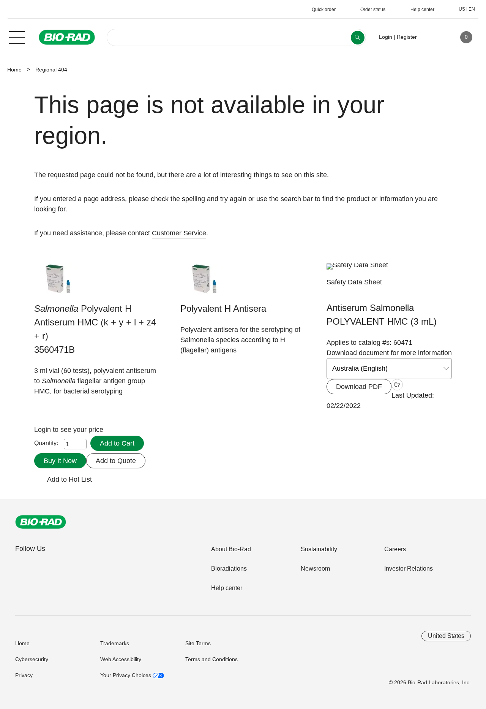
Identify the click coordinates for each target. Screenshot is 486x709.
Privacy (24, 675)
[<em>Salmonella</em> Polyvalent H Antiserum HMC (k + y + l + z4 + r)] (58, 282)
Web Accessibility (120, 659)
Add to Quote (116, 461)
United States (446, 636)
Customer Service (179, 233)
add (397, 385)
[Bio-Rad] (40, 522)
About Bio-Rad (231, 549)
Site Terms (198, 643)
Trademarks (114, 643)
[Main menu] (17, 36)
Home (14, 70)
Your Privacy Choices (126, 675)
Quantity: (46, 443)
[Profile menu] (433, 37)
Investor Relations (408, 568)
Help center (226, 588)
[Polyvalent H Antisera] (204, 282)
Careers (395, 549)
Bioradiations (229, 568)
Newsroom (315, 568)
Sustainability (319, 549)
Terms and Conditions (211, 659)
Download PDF (359, 386)
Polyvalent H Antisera (223, 308)
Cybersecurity (31, 659)
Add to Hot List (69, 479)
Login (43, 429)
